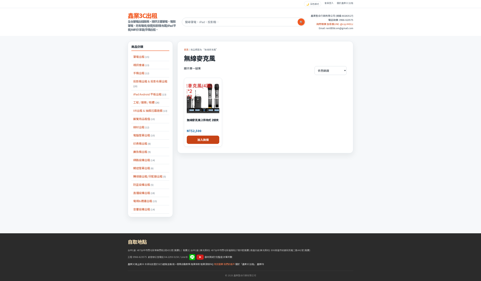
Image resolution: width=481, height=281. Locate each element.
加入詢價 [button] (203, 140)
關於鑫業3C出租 (345, 3)
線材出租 (141, 127)
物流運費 (218, 264)
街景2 (186, 250)
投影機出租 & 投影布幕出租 (150, 83)
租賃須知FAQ (206, 264)
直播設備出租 (144, 193)
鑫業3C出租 (142, 15)
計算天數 (227, 256)
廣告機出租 (142, 152)
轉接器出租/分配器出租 (149, 176)
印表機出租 (142, 143)
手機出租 (141, 73)
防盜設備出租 (143, 185)
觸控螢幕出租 (143, 168)
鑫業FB (260, 264)
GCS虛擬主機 (165, 264)
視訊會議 (141, 65)
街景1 (177, 250)
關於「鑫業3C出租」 (245, 264)
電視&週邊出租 (145, 201)
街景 (246, 250)
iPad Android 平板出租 (149, 94)
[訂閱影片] (200, 256)
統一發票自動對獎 (181, 264)
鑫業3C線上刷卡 (136, 264)
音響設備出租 (144, 209)
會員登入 (329, 3)
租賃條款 (195, 264)
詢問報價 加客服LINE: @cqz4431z (334, 24)
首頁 (186, 49)
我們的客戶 (229, 264)
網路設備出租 (144, 160)
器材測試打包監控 (214, 256)
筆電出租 (141, 57)
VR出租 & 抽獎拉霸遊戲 (150, 111)
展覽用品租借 (144, 119)
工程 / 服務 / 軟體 (146, 102)
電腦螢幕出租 (144, 135)
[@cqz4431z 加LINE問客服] (192, 256)
